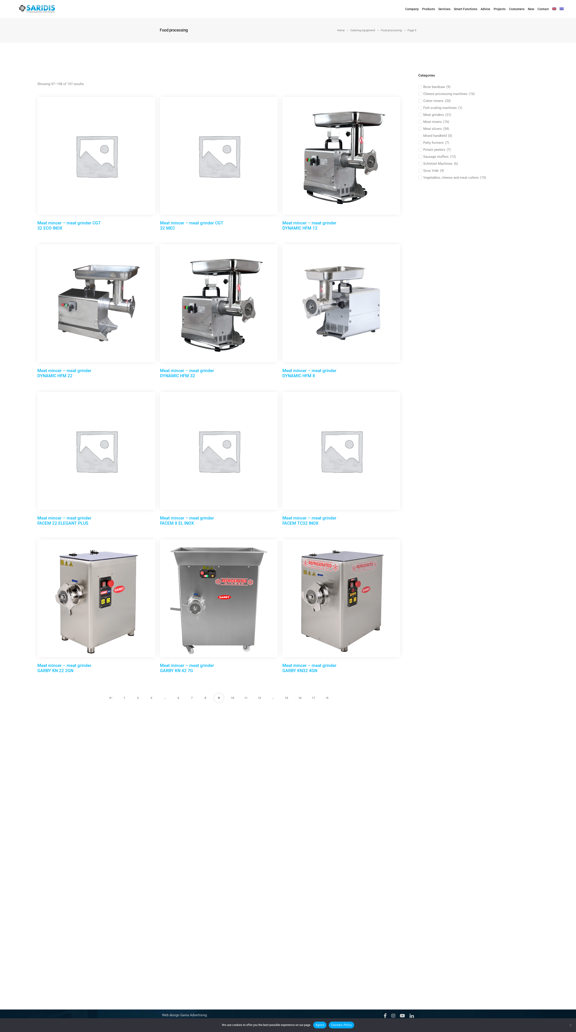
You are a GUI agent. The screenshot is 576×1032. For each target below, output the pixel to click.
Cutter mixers (437, 101)
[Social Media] (385, 1015)
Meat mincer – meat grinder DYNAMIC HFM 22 (64, 373)
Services (444, 9)
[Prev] (110, 697)
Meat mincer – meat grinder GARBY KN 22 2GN (64, 668)
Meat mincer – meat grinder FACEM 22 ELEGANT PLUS (64, 520)
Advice (485, 9)
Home (341, 30)
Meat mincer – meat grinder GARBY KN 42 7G (187, 668)
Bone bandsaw (436, 87)
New (531, 9)
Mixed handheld (437, 136)
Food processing (391, 30)
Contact (543, 9)
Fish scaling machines (442, 108)
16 (300, 698)
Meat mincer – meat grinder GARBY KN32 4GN (309, 668)
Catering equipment (362, 30)
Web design (170, 1015)
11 (246, 698)
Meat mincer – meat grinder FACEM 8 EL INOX (187, 520)
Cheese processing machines (449, 94)
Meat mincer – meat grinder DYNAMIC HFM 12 (309, 225)
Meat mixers (436, 122)
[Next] (326, 697)
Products (428, 9)
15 (286, 698)
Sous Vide (433, 171)
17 (313, 698)
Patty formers (436, 143)
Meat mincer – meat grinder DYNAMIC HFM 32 (187, 373)
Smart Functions (465, 9)
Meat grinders (437, 115)
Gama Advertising (193, 1015)
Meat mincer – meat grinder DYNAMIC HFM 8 (309, 373)
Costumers (516, 9)
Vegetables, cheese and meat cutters (454, 178)
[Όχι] (570, 1025)
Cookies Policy (341, 1025)
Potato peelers (437, 150)
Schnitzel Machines (440, 164)
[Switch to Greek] (562, 9)
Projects (500, 9)
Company (412, 9)
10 (232, 698)
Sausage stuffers (439, 157)
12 (259, 698)
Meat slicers (436, 129)
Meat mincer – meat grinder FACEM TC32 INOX (309, 520)
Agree (319, 1025)
